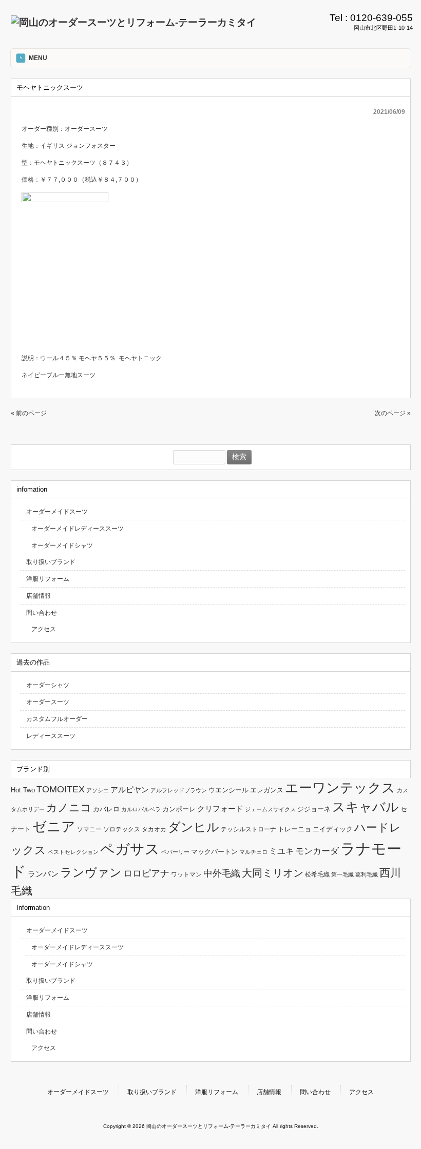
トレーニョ (294, 829)
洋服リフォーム (47, 578)
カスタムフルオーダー (57, 719)
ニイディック (333, 829)
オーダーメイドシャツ (62, 545)
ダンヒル (193, 827)
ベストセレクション (73, 852)
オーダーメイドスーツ (57, 511)
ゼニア (53, 826)
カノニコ (68, 808)
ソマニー (89, 829)
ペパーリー (175, 852)
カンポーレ (179, 809)
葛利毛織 (366, 874)
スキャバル (365, 807)
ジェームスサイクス (270, 809)
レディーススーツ (50, 735)
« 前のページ (29, 413)
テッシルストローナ (248, 829)
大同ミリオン (272, 873)
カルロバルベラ (141, 809)
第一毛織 (342, 874)
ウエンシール (228, 790)
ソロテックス (121, 829)
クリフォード (220, 808)
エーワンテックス (340, 788)
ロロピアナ (146, 873)
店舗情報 (38, 595)
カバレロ (106, 809)
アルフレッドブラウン (178, 790)
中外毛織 (221, 873)
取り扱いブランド (50, 562)
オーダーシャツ (47, 685)
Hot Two (23, 790)
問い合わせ (41, 612)
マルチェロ (253, 852)
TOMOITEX (60, 789)
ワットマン (186, 874)
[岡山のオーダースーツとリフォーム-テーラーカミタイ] (133, 22)
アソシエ (97, 790)
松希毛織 (317, 874)
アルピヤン (129, 790)
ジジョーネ (314, 809)
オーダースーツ (47, 702)
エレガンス (266, 790)
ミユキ (281, 850)
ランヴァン (91, 872)
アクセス (43, 629)
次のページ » (393, 413)
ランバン (43, 873)
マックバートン (214, 851)
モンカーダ (317, 851)
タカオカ (154, 829)
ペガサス (130, 849)
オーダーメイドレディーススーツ (77, 528)
